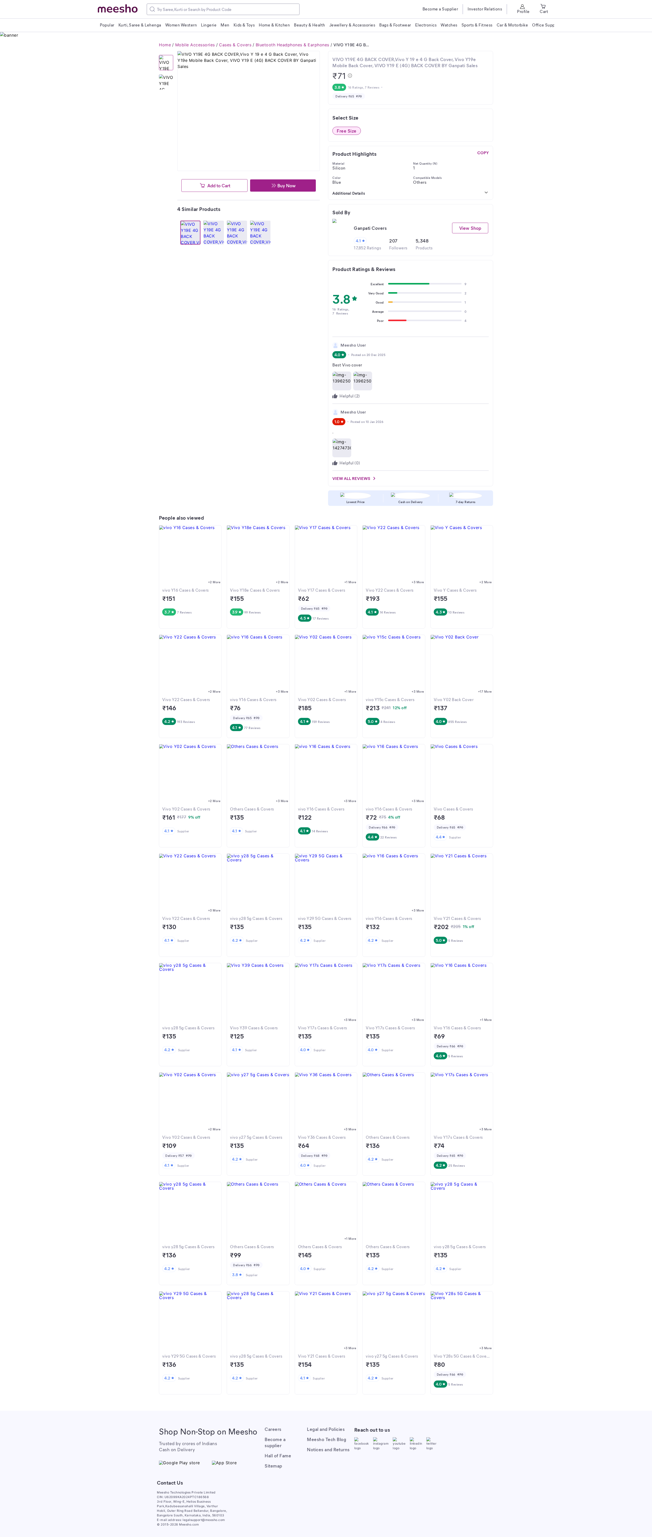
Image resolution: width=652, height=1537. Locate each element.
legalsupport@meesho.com (204, 1520)
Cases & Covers (235, 44)
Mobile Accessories (195, 44)
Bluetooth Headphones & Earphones (292, 44)
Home (165, 44)
